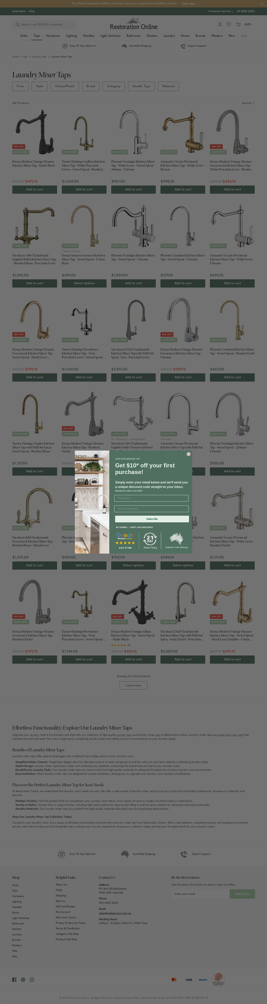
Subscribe (152, 519)
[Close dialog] (189, 454)
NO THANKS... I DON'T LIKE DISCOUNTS (134, 527)
